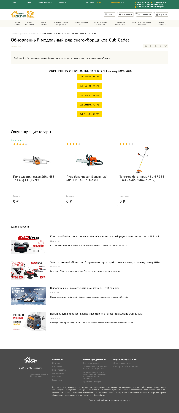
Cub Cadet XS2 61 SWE (89, 76)
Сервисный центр (45, 2)
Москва (98, 2)
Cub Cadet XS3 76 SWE (89, 105)
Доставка (27, 2)
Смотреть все (17, 140)
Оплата (13, 2)
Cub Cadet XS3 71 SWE (89, 95)
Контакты (62, 2)
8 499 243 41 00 (143, 2)
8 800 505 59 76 (160, 2)
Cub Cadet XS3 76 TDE (89, 114)
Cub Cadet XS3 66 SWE (89, 86)
